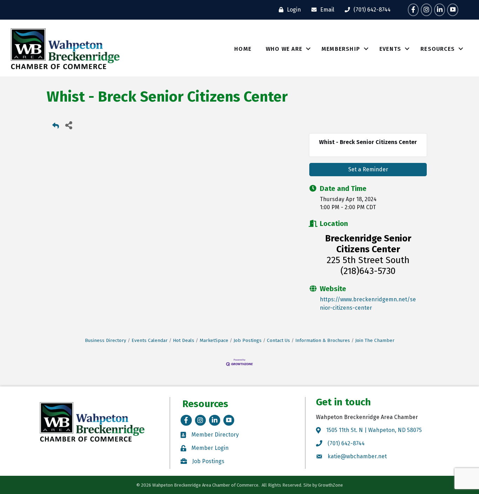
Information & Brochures (322, 340)
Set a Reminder (368, 169)
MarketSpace (214, 340)
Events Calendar (149, 340)
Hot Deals (183, 340)
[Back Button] (55, 127)
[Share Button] (68, 125)
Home (242, 49)
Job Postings (248, 340)
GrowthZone (330, 485)
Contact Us (278, 340)
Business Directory (105, 340)
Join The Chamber (374, 340)
